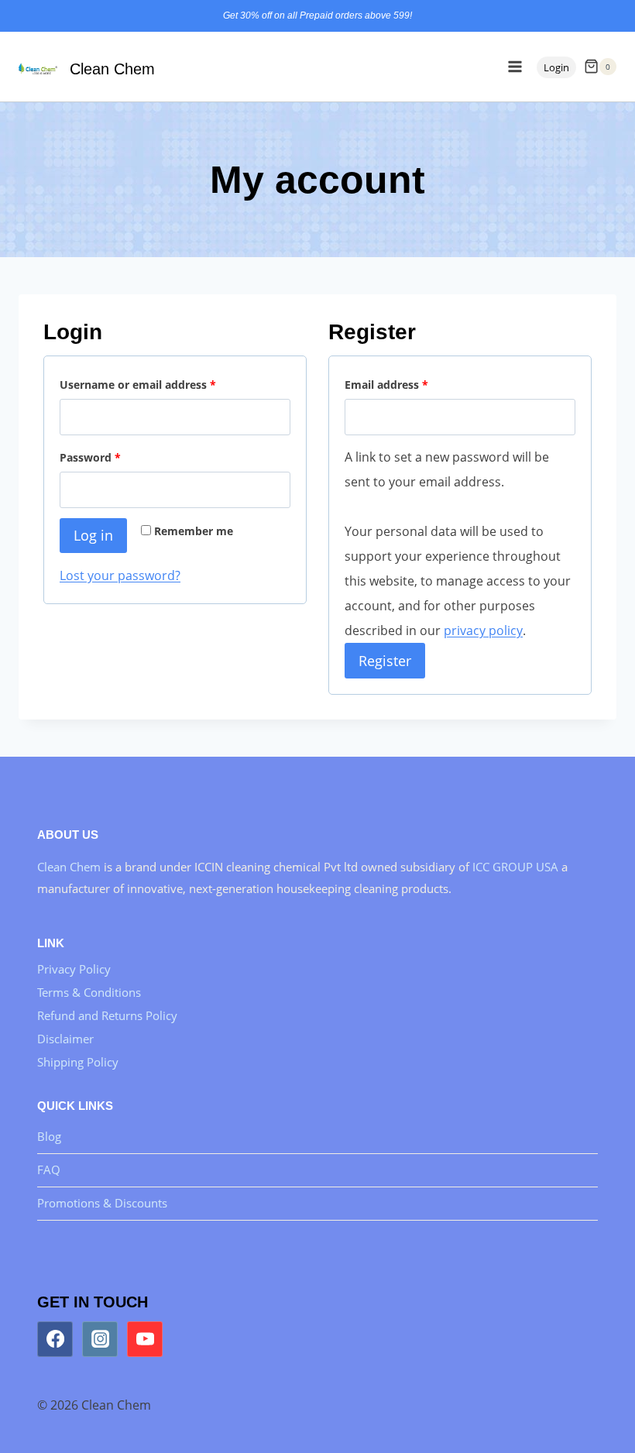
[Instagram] (100, 1339)
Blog (49, 1136)
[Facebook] (55, 1339)
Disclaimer (65, 1038)
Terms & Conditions (89, 992)
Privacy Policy (74, 969)
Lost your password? (120, 575)
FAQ (48, 1169)
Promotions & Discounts (102, 1203)
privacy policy (483, 630)
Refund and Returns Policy (107, 1015)
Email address (389, 387)
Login (556, 67)
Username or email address (141, 387)
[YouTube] (145, 1339)
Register (385, 660)
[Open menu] (514, 66)
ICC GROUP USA (516, 866)
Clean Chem (69, 866)
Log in (93, 535)
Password (93, 460)
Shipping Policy (77, 1062)
